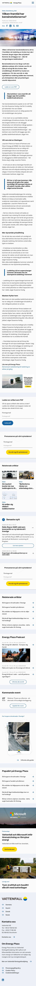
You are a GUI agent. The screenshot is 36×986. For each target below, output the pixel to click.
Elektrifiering (10, 11)
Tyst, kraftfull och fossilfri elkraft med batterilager (15, 886)
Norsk (8, 915)
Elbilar (4, 11)
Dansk (8, 911)
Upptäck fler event (18, 706)
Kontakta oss (6, 937)
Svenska (9, 905)
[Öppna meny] (33, 2)
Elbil (15, 11)
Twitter (14, 26)
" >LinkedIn (3, 980)
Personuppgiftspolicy (13, 968)
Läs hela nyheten (18, 545)
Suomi (8, 908)
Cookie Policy (10, 970)
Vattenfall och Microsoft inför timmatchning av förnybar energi (17, 837)
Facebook (7, 26)
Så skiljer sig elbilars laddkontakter (8, 506)
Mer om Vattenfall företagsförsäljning (15, 961)
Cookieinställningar (12, 973)
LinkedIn (10, 26)
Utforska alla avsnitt (18, 682)
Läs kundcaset (10, 849)
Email (17, 26)
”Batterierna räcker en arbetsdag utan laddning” (25, 487)
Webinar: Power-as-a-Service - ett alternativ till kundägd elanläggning (16, 699)
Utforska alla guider (27, 760)
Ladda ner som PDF (11, 87)
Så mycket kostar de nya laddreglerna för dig (9, 487)
